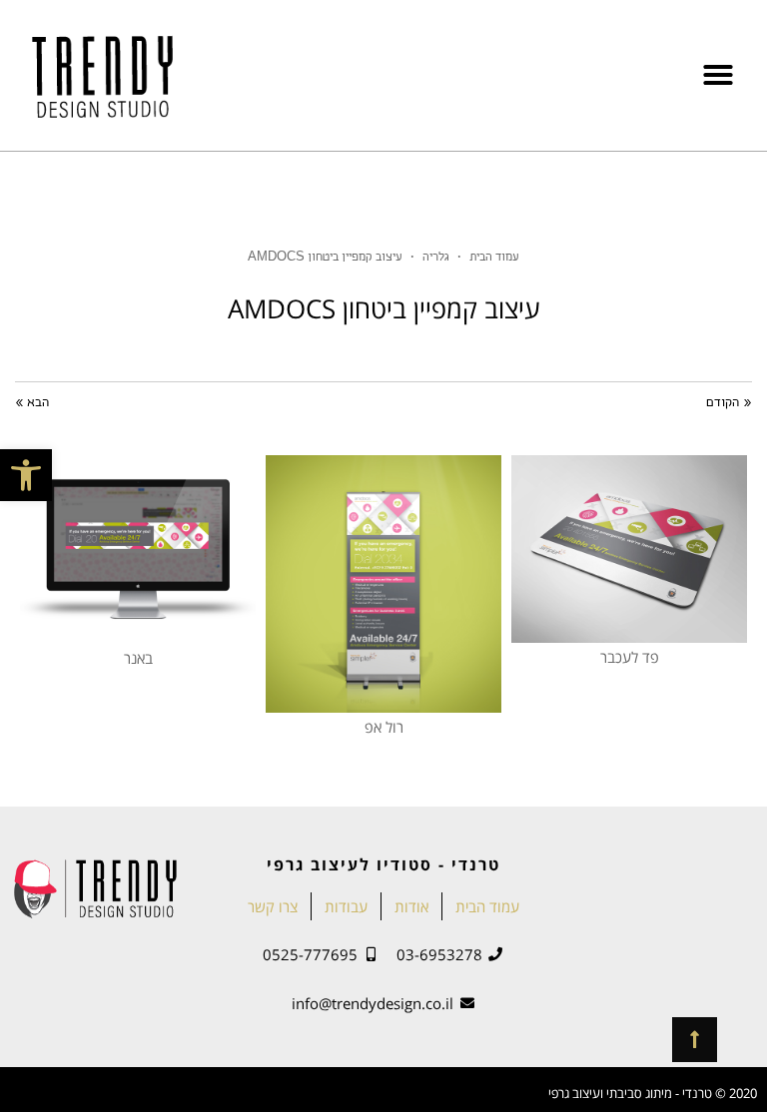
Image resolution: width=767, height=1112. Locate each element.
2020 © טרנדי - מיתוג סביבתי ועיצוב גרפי (652, 1093)
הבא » (32, 403)
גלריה (435, 258)
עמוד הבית (494, 258)
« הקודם (729, 403)
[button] (26, 475)
